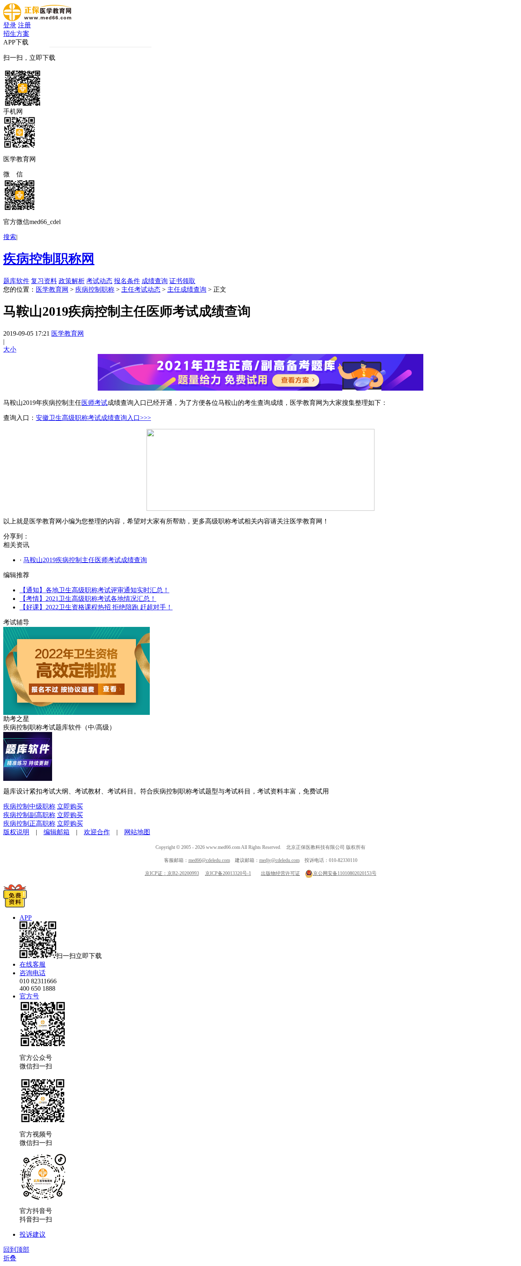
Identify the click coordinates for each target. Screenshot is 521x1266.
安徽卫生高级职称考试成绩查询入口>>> (93, 417)
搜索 (9, 236)
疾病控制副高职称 (29, 814)
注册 (24, 25)
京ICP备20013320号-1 (228, 873)
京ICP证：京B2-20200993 (172, 873)
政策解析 (72, 280)
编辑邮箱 (57, 832)
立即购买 (70, 806)
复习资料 (44, 280)
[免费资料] (15, 905)
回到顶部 (16, 1249)
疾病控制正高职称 (29, 823)
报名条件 (127, 280)
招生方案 (16, 33)
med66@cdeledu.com (209, 860)
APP (26, 917)
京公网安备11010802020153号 (345, 873)
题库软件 (16, 280)
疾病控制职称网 (48, 258)
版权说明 (16, 832)
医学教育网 (52, 289)
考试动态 (99, 280)
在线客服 (33, 964)
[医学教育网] (37, 18)
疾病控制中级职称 (29, 806)
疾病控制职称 (94, 289)
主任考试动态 (140, 289)
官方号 (29, 996)
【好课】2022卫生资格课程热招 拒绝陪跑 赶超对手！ (96, 607)
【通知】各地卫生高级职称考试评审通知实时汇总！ (94, 590)
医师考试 (94, 402)
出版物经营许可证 (280, 873)
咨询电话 (33, 972)
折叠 (9, 1258)
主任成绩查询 (186, 289)
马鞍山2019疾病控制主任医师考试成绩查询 (85, 559)
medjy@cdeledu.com (279, 860)
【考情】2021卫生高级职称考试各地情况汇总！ (88, 598)
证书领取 (182, 280)
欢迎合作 (97, 832)
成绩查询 (155, 280)
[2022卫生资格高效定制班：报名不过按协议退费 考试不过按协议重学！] (76, 712)
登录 (9, 25)
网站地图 (137, 832)
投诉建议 (33, 1234)
